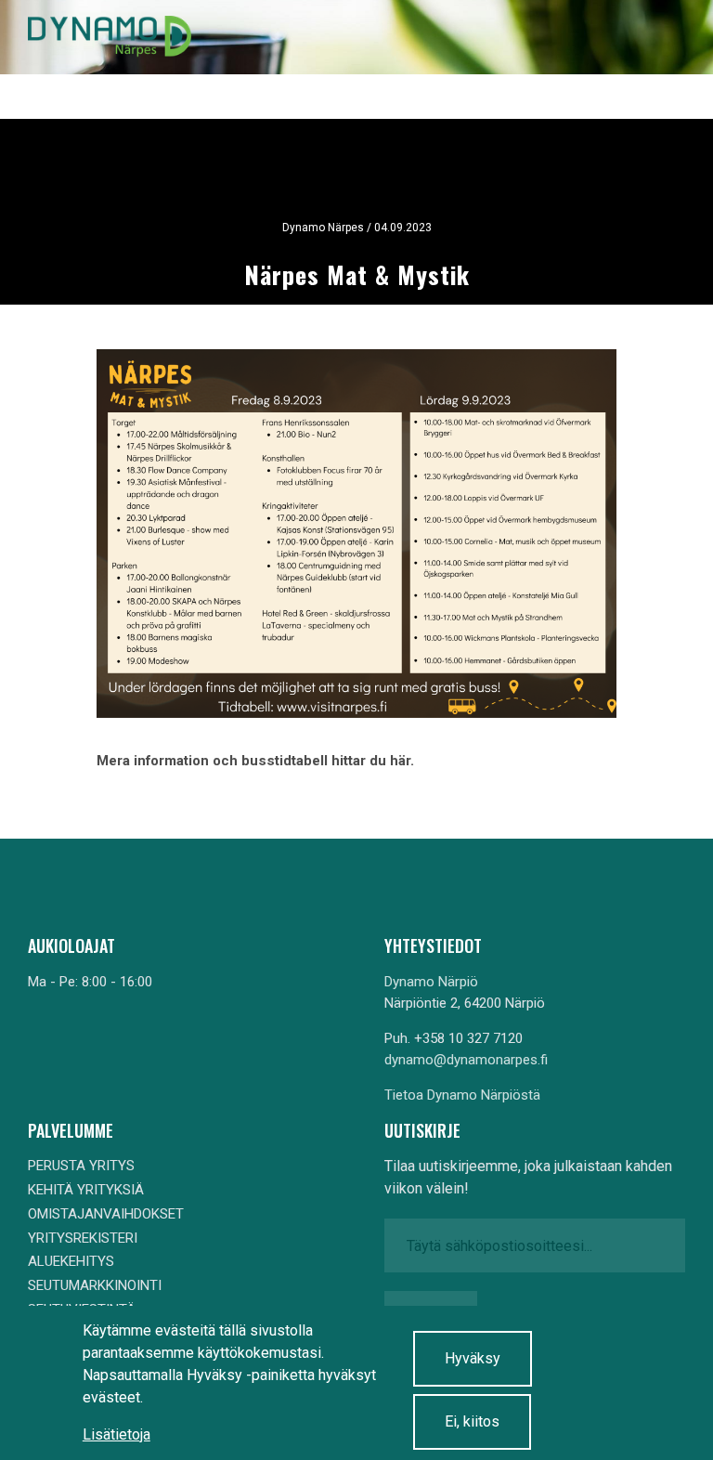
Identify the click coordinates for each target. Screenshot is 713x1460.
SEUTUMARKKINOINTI (95, 1285)
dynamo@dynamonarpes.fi (466, 1059)
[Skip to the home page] (109, 37)
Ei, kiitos (472, 1421)
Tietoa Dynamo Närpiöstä (462, 1095)
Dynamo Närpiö (431, 981)
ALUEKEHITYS (71, 1261)
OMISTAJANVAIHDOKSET (106, 1214)
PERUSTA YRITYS (81, 1165)
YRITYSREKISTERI (82, 1238)
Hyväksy (472, 1358)
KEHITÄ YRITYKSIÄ (86, 1189)
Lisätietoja (116, 1434)
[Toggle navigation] (655, 37)
